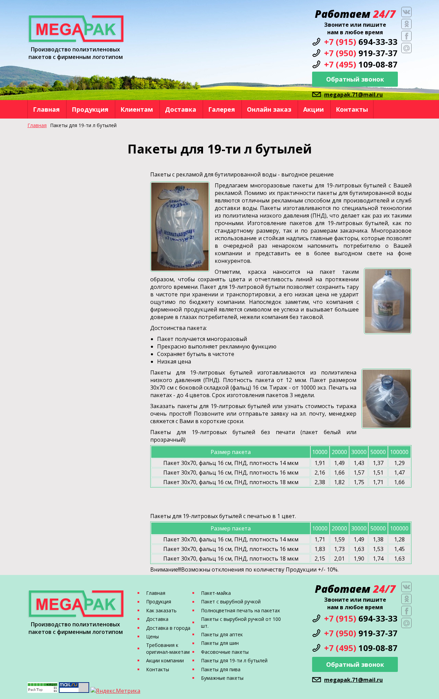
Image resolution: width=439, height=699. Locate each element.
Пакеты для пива (220, 669)
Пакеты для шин (220, 643)
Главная (46, 109)
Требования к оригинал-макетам (168, 648)
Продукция (90, 109)
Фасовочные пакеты (225, 652)
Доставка (180, 109)
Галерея (221, 109)
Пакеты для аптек (222, 634)
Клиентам (136, 109)
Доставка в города (168, 628)
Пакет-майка (216, 593)
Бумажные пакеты (222, 678)
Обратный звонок (355, 79)
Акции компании (165, 660)
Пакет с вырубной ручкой (231, 601)
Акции (313, 109)
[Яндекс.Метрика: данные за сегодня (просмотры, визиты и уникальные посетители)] (115, 691)
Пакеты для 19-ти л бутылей (234, 660)
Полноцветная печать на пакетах (240, 610)
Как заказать (161, 610)
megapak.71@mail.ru (353, 94)
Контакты (352, 109)
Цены (152, 636)
